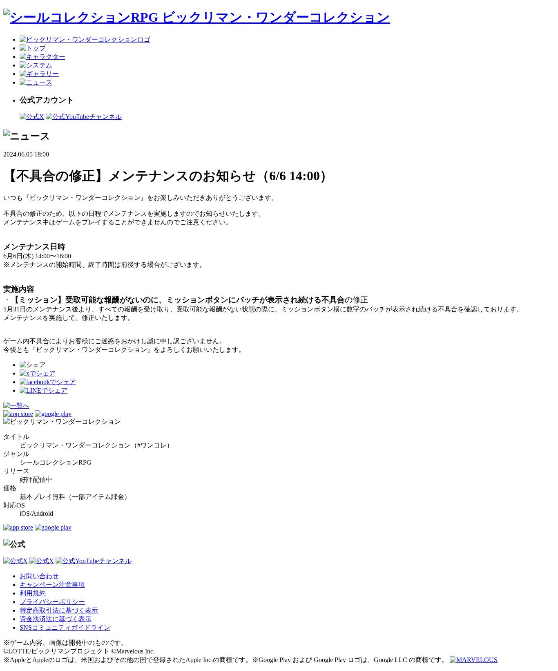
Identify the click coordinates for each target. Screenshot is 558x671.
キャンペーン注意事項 (52, 584)
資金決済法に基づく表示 (56, 618)
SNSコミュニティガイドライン (65, 627)
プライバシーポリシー (52, 601)
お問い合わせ (39, 576)
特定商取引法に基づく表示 (59, 610)
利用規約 (33, 593)
